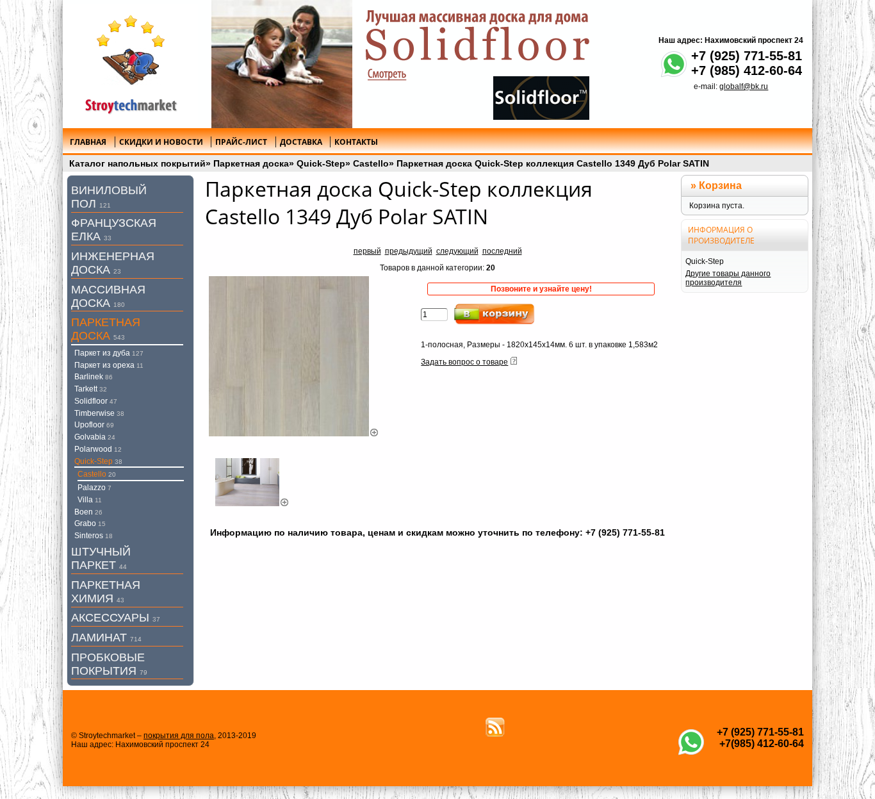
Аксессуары (115, 617)
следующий (457, 251)
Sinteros (93, 535)
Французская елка (113, 230)
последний (502, 251)
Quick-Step (321, 163)
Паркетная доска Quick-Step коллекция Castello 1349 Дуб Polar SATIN (553, 163)
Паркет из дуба (108, 353)
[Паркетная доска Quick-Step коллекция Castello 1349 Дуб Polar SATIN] (294, 433)
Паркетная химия (105, 592)
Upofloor (94, 424)
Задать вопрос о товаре (464, 362)
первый (367, 251)
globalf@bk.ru (743, 86)
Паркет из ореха (108, 365)
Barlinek (93, 376)
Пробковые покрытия (109, 664)
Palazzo (94, 487)
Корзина (720, 185)
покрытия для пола (178, 735)
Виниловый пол (109, 197)
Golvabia (94, 436)
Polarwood (98, 449)
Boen (88, 511)
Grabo (90, 523)
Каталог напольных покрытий (137, 163)
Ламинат (106, 637)
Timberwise (99, 413)
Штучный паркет (101, 558)
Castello (371, 163)
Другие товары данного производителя (728, 278)
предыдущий (408, 251)
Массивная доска (108, 296)
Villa (90, 499)
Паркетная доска (251, 163)
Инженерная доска (112, 263)
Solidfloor (95, 401)
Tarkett (90, 388)
